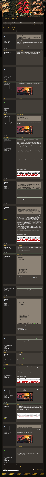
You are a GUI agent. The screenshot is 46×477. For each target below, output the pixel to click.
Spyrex (5, 81)
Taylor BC (6, 50)
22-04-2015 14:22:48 (20, 422)
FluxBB (41, 470)
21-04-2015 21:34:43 (20, 114)
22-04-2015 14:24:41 (20, 446)
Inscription (30, 22)
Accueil (10, 22)
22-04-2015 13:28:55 (20, 352)
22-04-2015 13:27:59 (20, 334)
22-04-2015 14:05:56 (20, 404)
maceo (5, 254)
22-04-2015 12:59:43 (20, 245)
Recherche (25, 22)
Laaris (5, 32)
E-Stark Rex (6, 137)
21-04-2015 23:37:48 (20, 137)
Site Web (6, 151)
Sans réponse (40, 24)
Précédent (8, 464)
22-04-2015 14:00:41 (20, 364)
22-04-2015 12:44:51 (20, 180)
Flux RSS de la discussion (38, 469)
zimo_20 (6, 180)
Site (5, 22)
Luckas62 (6, 285)
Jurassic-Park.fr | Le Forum (12, 18)
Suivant (18, 464)
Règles (21, 22)
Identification (35, 22)
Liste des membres (15, 22)
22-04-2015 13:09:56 (20, 254)
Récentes (35, 24)
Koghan (5, 65)
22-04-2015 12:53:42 (20, 205)
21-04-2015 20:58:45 (20, 98)
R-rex (5, 245)
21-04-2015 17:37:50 (20, 50)
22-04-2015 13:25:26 (20, 297)
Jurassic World (11, 27)
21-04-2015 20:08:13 (20, 81)
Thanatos (6, 98)
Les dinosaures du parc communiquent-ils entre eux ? (17, 29)
